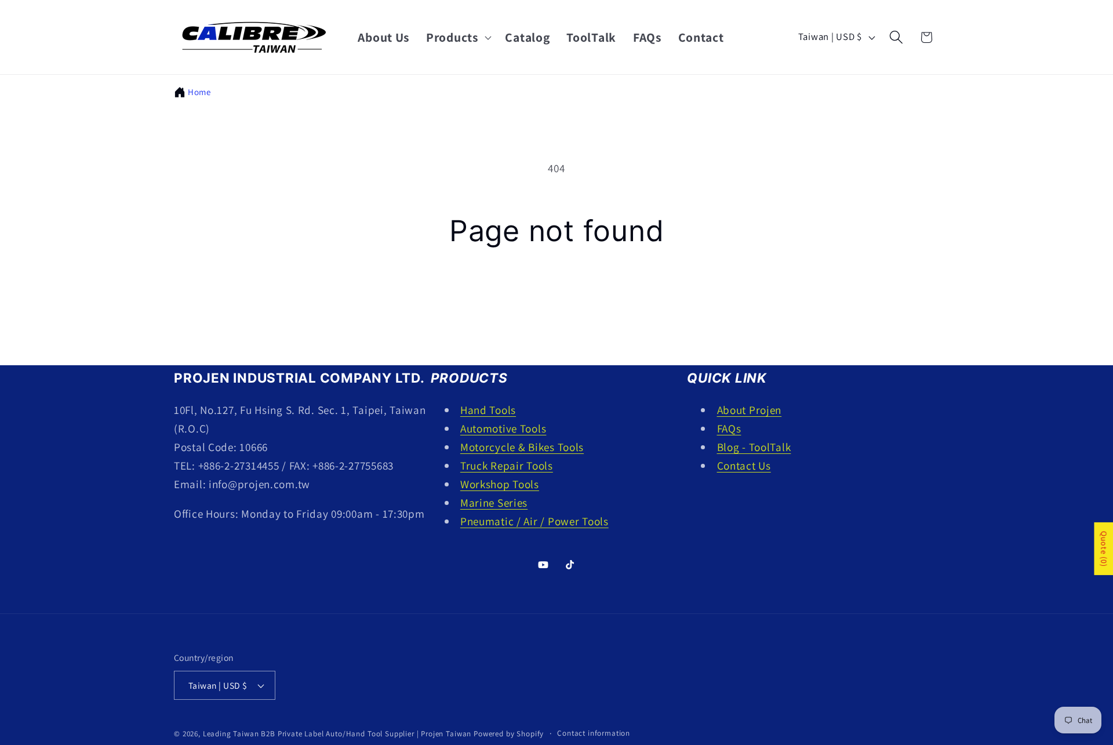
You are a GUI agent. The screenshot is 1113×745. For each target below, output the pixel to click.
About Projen (749, 409)
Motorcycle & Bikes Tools (522, 447)
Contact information (593, 733)
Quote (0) (1104, 548)
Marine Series (494, 502)
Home (199, 91)
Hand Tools (488, 409)
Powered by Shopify (509, 734)
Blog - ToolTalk (754, 447)
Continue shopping (556, 300)
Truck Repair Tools (506, 465)
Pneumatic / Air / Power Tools (534, 521)
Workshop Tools (499, 484)
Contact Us (744, 465)
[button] (457, 37)
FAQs (729, 428)
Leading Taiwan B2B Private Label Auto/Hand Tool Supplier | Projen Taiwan (337, 734)
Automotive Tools (503, 428)
